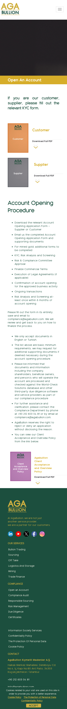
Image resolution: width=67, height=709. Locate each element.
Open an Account (18, 590)
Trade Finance (16, 576)
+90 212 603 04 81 (18, 679)
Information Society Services (25, 630)
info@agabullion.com (21, 686)
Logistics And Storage (21, 565)
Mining (12, 571)
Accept (33, 705)
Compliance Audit (18, 595)
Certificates (14, 617)
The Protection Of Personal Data (27, 641)
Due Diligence (15, 611)
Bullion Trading (16, 549)
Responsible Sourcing (21, 600)
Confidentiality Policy (20, 635)
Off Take (13, 560)
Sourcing (13, 554)
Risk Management (18, 606)
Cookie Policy (16, 646)
